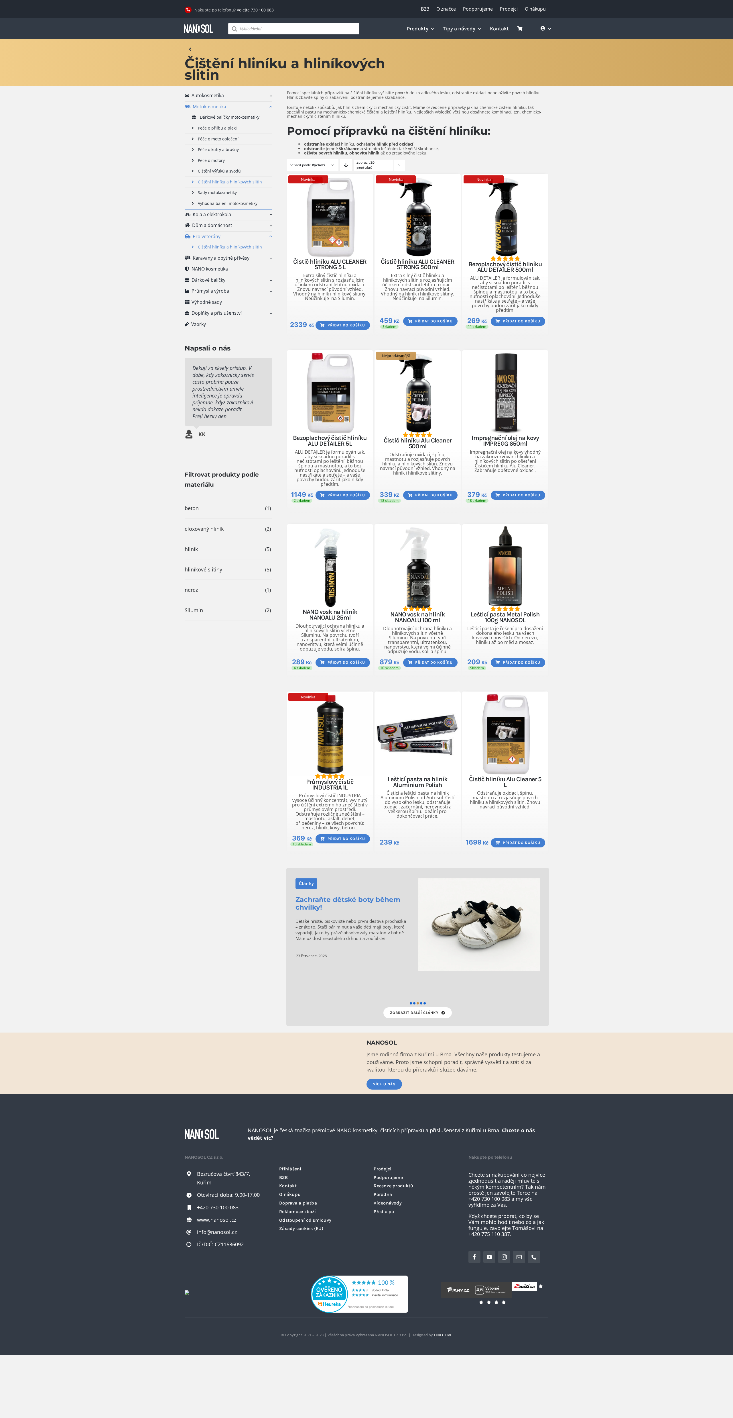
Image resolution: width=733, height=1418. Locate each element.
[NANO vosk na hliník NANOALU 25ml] (330, 567)
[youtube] (489, 1257)
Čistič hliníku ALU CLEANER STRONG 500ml (417, 264)
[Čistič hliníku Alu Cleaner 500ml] (417, 393)
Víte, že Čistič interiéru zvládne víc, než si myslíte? (349, 913)
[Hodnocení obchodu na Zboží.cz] (524, 1290)
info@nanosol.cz (217, 1232)
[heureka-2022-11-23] (359, 1278)
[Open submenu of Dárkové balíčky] (269, 280)
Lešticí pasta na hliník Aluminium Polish (418, 782)
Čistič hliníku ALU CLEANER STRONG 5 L (329, 264)
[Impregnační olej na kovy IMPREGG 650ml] (505, 393)
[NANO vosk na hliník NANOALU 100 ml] (417, 567)
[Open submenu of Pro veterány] (269, 237)
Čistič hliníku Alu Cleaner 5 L (505, 782)
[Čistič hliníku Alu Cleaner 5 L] (505, 734)
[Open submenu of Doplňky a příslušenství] (269, 313)
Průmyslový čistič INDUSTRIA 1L (329, 784)
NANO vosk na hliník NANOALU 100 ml (417, 617)
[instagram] (504, 1257)
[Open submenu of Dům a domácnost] (269, 225)
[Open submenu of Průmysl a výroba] (269, 291)
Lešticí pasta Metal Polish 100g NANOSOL (505, 617)
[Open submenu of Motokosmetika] (269, 107)
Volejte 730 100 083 (255, 10)
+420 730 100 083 (218, 1207)
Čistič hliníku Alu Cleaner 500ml (418, 443)
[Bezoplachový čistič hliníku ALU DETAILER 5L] (330, 393)
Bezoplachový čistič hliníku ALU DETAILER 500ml (505, 267)
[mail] (519, 1257)
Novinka (308, 179)
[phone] (534, 1257)
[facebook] (474, 1257)
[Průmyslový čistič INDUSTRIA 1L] (330, 734)
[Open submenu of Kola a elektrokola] (269, 214)
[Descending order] (346, 165)
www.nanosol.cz (216, 1219)
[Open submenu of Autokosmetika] (269, 96)
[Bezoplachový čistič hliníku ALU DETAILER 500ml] (505, 217)
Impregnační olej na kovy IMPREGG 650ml (505, 440)
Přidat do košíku (346, 325)
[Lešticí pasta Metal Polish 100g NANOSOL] (505, 567)
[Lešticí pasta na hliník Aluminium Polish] (417, 734)
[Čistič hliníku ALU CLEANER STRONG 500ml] (417, 217)
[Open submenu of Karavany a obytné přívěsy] (269, 258)
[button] (411, 1003)
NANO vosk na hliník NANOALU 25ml (330, 614)
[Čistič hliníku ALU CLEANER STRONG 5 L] (330, 217)
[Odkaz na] (190, 49)
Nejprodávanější (396, 355)
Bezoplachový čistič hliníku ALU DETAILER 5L (329, 440)
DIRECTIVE (443, 1334)
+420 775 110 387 (489, 1234)
